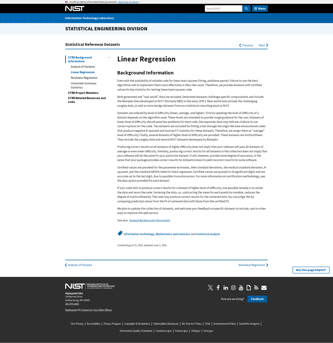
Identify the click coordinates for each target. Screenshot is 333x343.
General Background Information (149, 220)
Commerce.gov (164, 330)
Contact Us (86, 309)
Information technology (139, 234)
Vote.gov (208, 330)
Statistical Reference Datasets (92, 44)
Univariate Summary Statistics (83, 85)
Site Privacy (77, 323)
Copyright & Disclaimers (137, 323)
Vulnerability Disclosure (166, 323)
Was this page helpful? (311, 270)
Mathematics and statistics (173, 234)
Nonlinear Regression (84, 78)
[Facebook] (218, 287)
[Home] (74, 8)
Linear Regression (83, 72)
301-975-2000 (72, 303)
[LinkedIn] (226, 287)
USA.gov (195, 330)
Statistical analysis (208, 234)
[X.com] (210, 287)
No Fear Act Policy (192, 323)
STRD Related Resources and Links (87, 100)
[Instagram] (233, 287)
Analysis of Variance (83, 67)
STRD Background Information (80, 59)
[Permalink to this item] (176, 73)
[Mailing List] (264, 287)
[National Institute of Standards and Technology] (90, 285)
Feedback (257, 299)
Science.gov (181, 330)
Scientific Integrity (249, 323)
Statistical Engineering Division (106, 28)
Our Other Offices (103, 309)
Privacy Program (112, 323)
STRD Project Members (83, 93)
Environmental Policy (224, 323)
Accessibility (93, 323)
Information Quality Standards (136, 330)
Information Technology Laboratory (89, 18)
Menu (262, 8)
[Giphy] (249, 287)
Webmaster (71, 309)
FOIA (207, 323)
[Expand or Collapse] (109, 57)
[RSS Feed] (256, 287)
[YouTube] (241, 287)
